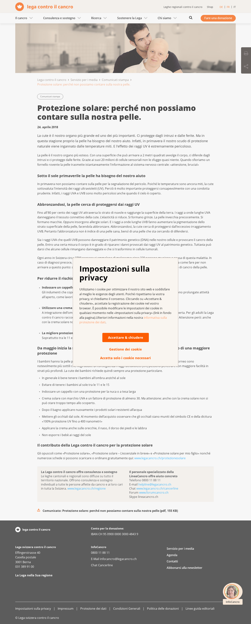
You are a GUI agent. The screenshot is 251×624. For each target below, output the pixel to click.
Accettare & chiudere (125, 337)
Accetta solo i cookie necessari (125, 358)
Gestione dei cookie (125, 349)
